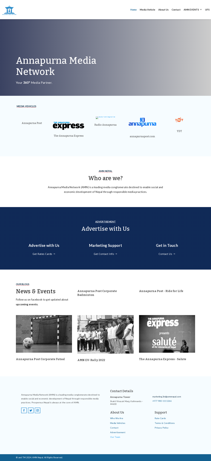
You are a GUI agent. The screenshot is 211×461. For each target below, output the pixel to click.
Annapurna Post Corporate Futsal (40, 359)
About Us (163, 9)
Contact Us (165, 254)
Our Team (115, 437)
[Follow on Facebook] (24, 410)
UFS (207, 9)
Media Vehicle (147, 9)
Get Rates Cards (42, 254)
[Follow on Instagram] (37, 410)
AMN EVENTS (191, 9)
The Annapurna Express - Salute (162, 359)
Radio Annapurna (105, 124)
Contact (176, 9)
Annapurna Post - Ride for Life (161, 291)
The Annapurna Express (69, 135)
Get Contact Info (104, 254)
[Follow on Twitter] (31, 410)
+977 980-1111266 (162, 401)
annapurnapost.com (142, 136)
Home (133, 9)
